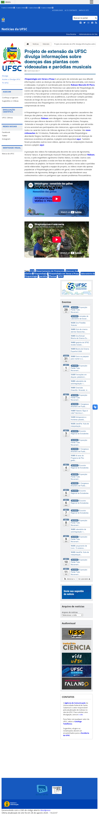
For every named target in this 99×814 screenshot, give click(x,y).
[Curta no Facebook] (81, 23)
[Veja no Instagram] (92, 23)
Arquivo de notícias (70, 612)
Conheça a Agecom (10, 97)
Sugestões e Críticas (10, 101)
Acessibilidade (57, 10)
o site (81, 714)
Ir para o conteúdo (8, 7)
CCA (32, 271)
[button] (69, 579)
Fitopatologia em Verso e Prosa (64, 273)
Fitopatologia (40, 273)
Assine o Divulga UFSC (11, 79)
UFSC (60, 276)
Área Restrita (71, 34)
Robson (44, 118)
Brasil (8, 2)
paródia (43, 276)
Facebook (6, 132)
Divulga (5, 76)
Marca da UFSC (8, 153)
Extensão (46, 44)
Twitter (4, 135)
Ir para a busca (34, 7)
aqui (79, 139)
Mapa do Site (84, 10)
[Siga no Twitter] (85, 23)
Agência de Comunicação (75, 703)
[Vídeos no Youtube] (88, 23)
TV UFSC (5, 83)
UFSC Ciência (7, 117)
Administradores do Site (88, 34)
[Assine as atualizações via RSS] (96, 23)
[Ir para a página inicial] (27, 44)
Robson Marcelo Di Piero (82, 85)
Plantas (52, 276)
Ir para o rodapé (47, 7)
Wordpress (45, 810)
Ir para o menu (21, 7)
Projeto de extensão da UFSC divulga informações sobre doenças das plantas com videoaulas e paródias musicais (57, 59)
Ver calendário (83, 579)
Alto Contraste (71, 10)
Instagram (6, 139)
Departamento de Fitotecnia (50, 271)
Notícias (36, 44)
